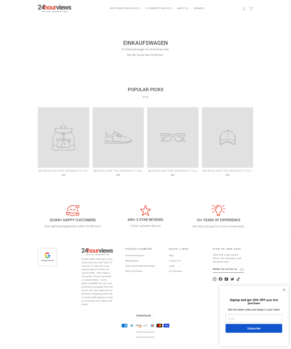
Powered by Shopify (145, 337)
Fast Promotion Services (125, 8)
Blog (171, 255)
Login (172, 266)
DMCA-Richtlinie (133, 271)
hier (147, 55)
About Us (182, 8)
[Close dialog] (284, 289)
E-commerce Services (159, 8)
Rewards (199, 8)
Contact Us (175, 260)
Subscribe (254, 328)
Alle (145, 97)
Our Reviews (175, 271)
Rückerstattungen (134, 255)
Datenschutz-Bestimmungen (140, 266)
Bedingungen (132, 260)
